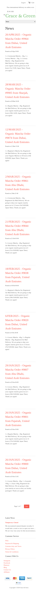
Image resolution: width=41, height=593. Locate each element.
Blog (5, 567)
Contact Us (7, 570)
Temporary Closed (11, 522)
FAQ (6, 540)
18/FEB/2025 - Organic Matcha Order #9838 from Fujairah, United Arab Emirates (18, 275)
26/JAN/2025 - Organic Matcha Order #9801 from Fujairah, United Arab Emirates (18, 419)
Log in (23, 2)
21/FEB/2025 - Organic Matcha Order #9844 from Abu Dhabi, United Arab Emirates (18, 228)
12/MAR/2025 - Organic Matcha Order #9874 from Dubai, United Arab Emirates (17, 136)
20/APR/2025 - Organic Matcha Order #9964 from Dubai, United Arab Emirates (18, 41)
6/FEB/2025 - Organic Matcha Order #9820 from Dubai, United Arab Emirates (17, 322)
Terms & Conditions (12, 552)
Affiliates (7, 572)
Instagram (7, 560)
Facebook (7, 563)
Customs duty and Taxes (13, 546)
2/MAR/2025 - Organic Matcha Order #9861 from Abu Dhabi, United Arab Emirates (18, 183)
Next (26, 506)
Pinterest (6, 565)
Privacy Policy (10, 549)
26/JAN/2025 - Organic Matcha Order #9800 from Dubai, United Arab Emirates (18, 466)
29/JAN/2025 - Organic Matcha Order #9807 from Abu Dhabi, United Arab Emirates (18, 372)
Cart (32, 2)
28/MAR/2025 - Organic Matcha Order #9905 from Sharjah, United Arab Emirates (17, 91)
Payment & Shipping (12, 543)
